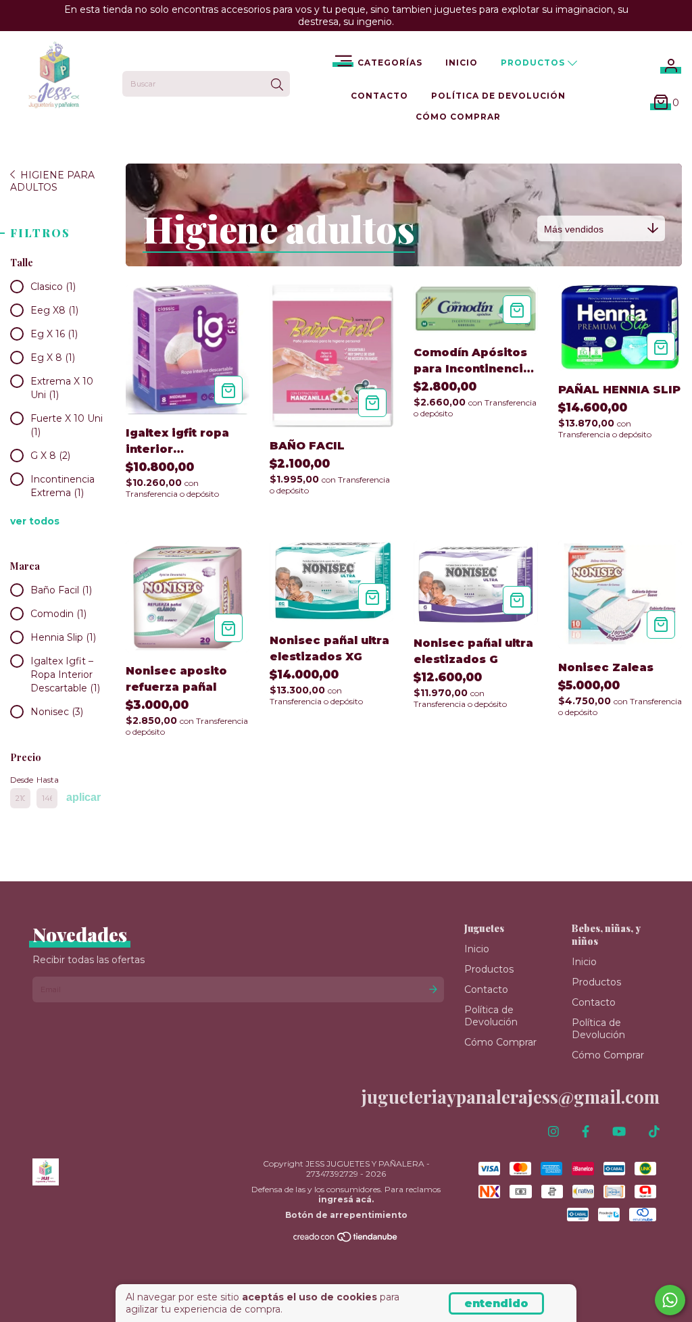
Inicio (461, 62)
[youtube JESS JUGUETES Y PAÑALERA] (619, 1132)
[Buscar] (277, 85)
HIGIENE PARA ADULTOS (52, 181)
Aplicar (83, 797)
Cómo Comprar (458, 117)
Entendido (496, 1303)
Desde (20, 780)
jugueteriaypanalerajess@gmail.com (511, 1096)
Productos (534, 62)
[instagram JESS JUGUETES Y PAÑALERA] (553, 1132)
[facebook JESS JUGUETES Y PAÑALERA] (585, 1132)
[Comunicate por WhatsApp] (670, 1300)
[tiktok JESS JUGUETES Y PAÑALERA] (654, 1132)
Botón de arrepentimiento (346, 1215)
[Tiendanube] (346, 1239)
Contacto (379, 96)
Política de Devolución (498, 96)
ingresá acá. (346, 1199)
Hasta (46, 780)
